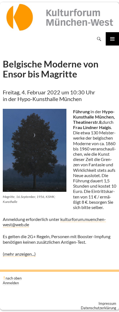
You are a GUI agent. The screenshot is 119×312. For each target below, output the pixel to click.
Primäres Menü (112, 39)
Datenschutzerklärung (98, 308)
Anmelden (11, 283)
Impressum (107, 303)
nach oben (14, 278)
